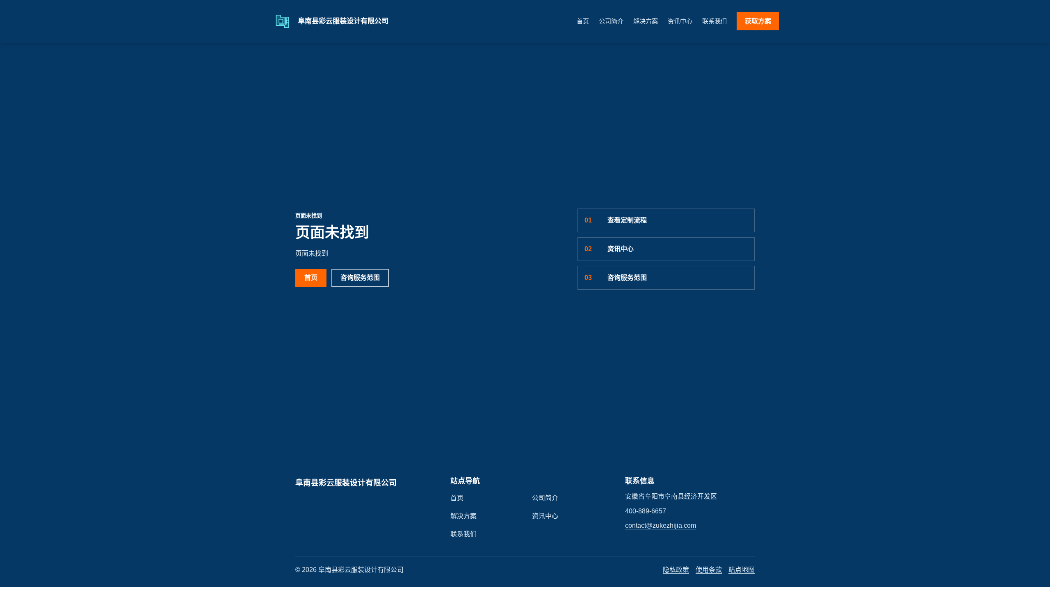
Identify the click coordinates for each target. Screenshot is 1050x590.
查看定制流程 (615, 220)
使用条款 (709, 569)
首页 (583, 21)
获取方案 (758, 21)
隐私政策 (676, 569)
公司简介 (611, 21)
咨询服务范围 (360, 277)
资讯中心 (680, 21)
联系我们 (714, 21)
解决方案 (645, 21)
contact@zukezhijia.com (660, 525)
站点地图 (741, 569)
